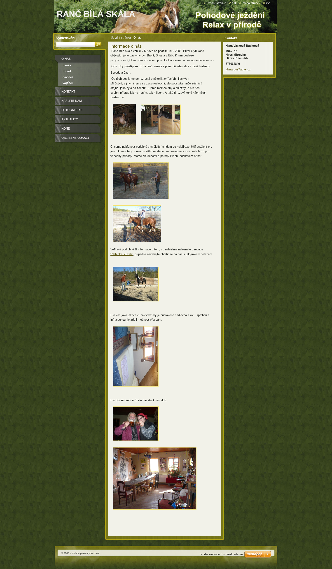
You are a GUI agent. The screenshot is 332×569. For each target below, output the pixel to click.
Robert (67, 71)
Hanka (67, 65)
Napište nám (71, 101)
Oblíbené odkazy (75, 138)
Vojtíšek (68, 83)
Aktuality (69, 119)
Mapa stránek (251, 3)
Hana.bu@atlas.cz (238, 69)
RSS (268, 3)
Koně (65, 128)
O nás (66, 59)
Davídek (68, 77)
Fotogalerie (72, 110)
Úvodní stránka (121, 37)
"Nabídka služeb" (121, 254)
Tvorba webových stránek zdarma (221, 554)
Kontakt (68, 91)
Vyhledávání (65, 38)
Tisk (234, 3)
